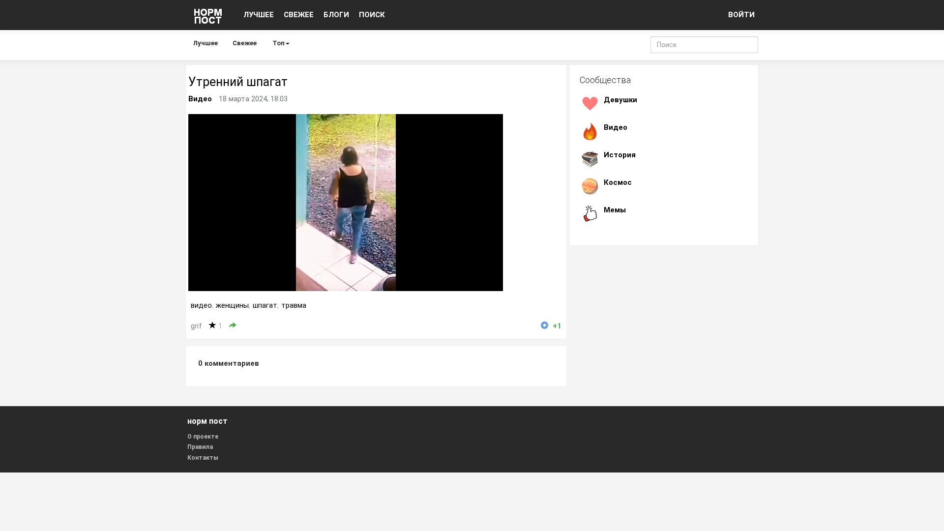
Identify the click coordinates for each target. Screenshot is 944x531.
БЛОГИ (336, 14)
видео (201, 305)
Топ (278, 43)
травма (293, 305)
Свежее (245, 43)
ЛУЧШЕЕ (258, 14)
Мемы (615, 210)
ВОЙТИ (741, 14)
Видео (200, 98)
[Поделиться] (232, 325)
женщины (232, 305)
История (620, 154)
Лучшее (205, 43)
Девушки (620, 99)
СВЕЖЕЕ (299, 14)
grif (196, 326)
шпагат (265, 305)
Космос (618, 182)
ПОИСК (372, 14)
